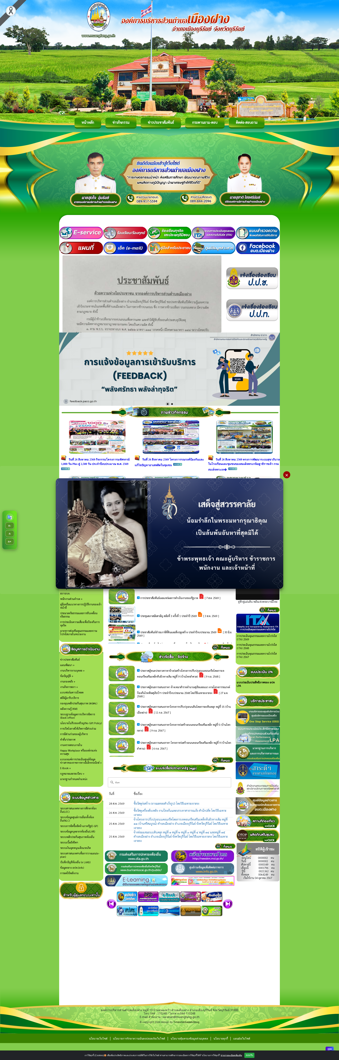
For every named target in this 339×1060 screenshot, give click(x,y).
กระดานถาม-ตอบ (205, 122)
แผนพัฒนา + (67, 665)
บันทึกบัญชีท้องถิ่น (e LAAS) (75, 862)
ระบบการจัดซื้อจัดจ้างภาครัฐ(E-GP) (79, 826)
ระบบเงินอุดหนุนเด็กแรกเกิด (75, 847)
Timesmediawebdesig (186, 1022)
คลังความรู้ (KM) (69, 708)
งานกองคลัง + (67, 681)
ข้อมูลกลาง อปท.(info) (72, 867)
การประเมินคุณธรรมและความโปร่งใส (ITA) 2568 (257, 646)
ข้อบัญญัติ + (66, 676)
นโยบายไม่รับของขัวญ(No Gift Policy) (81, 723)
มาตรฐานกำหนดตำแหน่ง (73, 779)
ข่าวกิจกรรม (120, 122)
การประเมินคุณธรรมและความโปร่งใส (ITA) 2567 (257, 655)
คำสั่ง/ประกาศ (67, 739)
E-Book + (65, 768)
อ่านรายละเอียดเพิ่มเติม (231, 1055)
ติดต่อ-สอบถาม (246, 122)
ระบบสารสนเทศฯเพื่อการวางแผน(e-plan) (79, 855)
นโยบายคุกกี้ (221, 1038)
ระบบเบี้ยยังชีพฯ (69, 842)
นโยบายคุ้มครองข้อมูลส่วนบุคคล (189, 1038)
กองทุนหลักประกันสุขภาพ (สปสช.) (78, 703)
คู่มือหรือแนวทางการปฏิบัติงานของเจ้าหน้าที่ (80, 606)
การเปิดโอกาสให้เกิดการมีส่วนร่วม (78, 728)
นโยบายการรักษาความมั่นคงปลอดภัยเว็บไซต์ (139, 1038)
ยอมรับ (249, 1055)
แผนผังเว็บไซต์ (241, 1038)
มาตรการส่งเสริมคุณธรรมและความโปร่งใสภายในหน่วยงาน (78, 632)
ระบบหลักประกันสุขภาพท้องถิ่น (77, 837)
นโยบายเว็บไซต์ (98, 1038)
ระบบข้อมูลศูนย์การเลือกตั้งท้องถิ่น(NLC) (77, 818)
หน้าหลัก (88, 122)
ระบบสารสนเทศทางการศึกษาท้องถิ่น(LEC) (78, 810)
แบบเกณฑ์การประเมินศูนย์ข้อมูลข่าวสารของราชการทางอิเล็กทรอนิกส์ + (81, 760)
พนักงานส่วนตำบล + (71, 598)
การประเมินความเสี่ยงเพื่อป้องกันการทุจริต (80, 623)
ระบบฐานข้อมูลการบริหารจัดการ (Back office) (77, 715)
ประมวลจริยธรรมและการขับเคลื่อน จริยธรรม (78, 614)
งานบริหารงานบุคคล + (72, 670)
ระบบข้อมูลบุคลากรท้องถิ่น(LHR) (77, 831)
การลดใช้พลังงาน (69, 873)
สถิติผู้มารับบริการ (69, 697)
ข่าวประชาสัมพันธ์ (161, 122)
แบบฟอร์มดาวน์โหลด (72, 692)
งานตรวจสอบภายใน (71, 745)
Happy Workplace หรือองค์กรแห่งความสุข (78, 752)
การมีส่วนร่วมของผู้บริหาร (74, 734)
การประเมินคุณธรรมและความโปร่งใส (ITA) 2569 (257, 637)
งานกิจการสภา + (69, 686)
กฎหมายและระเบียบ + (72, 773)
